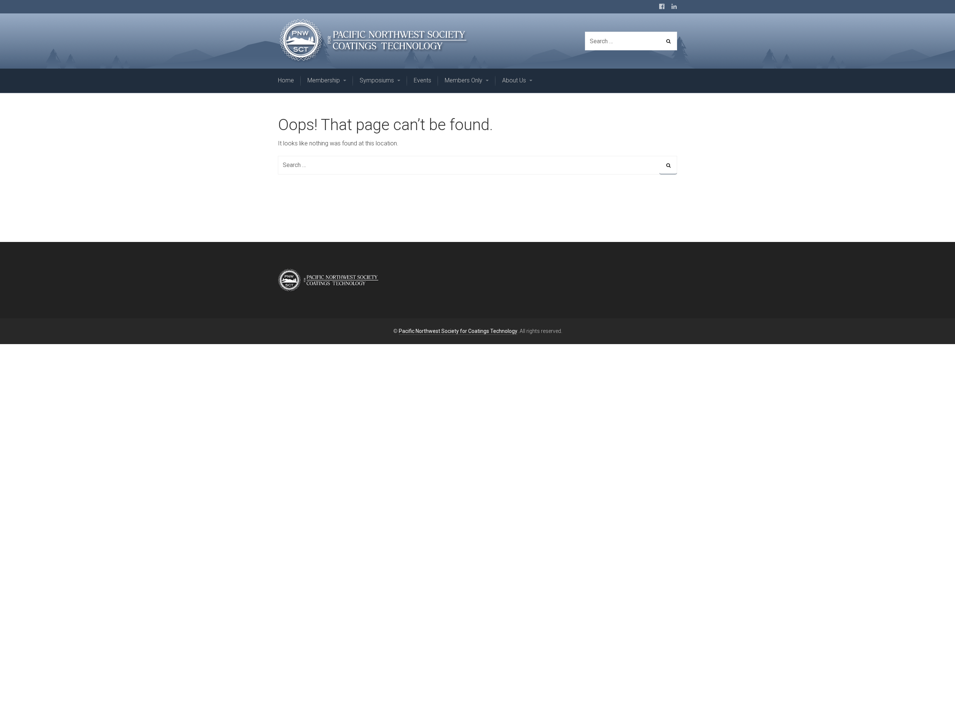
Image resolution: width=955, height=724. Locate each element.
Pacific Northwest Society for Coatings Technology (458, 331)
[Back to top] (932, 701)
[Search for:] (477, 165)
